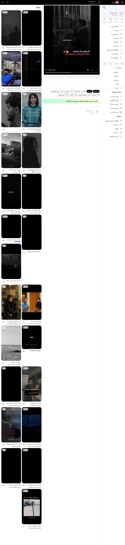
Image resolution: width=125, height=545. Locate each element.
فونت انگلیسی (114, 100)
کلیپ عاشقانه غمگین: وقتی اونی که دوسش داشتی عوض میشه (13, 48)
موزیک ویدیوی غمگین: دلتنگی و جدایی (15, 171)
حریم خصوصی (114, 136)
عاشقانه (115, 72)
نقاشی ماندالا (114, 104)
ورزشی (116, 80)
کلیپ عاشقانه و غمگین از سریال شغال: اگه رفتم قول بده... (13, 323)
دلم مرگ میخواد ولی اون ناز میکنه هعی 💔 (34, 171)
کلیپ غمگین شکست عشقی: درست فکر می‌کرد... (35, 404)
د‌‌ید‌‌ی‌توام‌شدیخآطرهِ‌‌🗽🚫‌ (34, 251)
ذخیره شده (115, 54)
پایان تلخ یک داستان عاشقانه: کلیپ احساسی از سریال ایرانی (34, 323)
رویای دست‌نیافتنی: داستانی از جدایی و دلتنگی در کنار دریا (14, 364)
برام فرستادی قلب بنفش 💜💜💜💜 (14, 241)
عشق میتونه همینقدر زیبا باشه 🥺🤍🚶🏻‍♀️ (34, 130)
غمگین (116, 76)
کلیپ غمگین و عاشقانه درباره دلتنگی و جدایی (15, 486)
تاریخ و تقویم (114, 108)
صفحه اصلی (114, 26)
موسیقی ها (114, 34)
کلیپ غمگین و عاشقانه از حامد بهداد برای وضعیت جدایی (34, 486)
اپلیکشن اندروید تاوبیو (111, 121)
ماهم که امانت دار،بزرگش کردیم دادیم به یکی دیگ (14, 89)
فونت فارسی (114, 96)
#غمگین (89, 91)
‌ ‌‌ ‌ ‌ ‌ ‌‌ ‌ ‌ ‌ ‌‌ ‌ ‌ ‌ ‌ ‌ (19, 129)
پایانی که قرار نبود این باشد (13, 280)
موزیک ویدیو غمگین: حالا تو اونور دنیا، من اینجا (13, 211)
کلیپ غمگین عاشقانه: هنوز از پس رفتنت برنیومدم (13, 404)
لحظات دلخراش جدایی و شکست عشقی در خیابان (34, 527)
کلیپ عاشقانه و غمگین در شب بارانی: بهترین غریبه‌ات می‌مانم (33, 48)
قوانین (116, 128)
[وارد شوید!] (104, 14)
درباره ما (115, 132)
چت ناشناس (114, 112)
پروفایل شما (114, 58)
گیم (117, 84)
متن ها (116, 30)
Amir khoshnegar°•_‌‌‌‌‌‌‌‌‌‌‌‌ (35, 350)
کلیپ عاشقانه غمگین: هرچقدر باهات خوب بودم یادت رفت (34, 89)
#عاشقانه (96, 91)
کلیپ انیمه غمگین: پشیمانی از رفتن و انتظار (13, 445)
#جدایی (83, 91)
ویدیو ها (116, 38)
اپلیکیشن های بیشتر (112, 50)
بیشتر (116, 88)
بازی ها (116, 46)
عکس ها (115, 42)
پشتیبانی (115, 125)
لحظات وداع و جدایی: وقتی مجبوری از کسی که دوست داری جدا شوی (34, 445)
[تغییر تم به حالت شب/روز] (104, 7)
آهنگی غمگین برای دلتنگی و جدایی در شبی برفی (34, 211)
